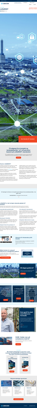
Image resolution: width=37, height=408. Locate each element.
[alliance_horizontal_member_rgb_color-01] (3, 10)
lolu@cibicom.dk (24, 327)
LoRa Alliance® (10, 169)
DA (28, 0)
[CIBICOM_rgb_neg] (5, 405)
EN (30, 0)
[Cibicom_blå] (5, 3)
